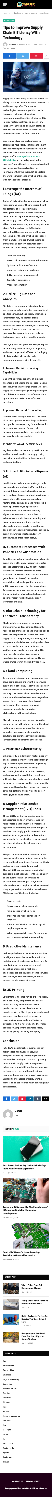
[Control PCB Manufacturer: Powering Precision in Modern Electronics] (26, 1236)
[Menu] (5, 4)
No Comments (40, 44)
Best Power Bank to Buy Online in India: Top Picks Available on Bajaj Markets (24, 1167)
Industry (7, 1420)
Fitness (6, 1402)
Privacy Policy (33, 1481)
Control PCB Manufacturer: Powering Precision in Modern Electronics (21, 1254)
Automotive (8, 1365)
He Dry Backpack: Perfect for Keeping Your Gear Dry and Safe (35, 1319)
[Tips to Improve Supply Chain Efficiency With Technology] (26, 77)
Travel (6, 1461)
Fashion (6, 1393)
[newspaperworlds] (26, 4)
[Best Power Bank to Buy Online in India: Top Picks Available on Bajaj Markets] (26, 1149)
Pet (4, 1439)
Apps (5, 1361)
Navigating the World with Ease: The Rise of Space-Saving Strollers (33, 1336)
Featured (7, 1397)
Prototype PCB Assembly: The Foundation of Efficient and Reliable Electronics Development (25, 1210)
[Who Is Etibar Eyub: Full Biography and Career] (11, 1288)
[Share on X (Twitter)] (22, 56)
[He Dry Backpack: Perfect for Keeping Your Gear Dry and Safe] (11, 1319)
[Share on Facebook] (9, 56)
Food (5, 1407)
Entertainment (10, 1388)
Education (7, 1384)
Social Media (8, 1448)
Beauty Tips (8, 1370)
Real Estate (8, 1443)
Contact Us (17, 1481)
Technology (9, 21)
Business (7, 1374)
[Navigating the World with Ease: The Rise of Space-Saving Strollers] (11, 1337)
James (13, 44)
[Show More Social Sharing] (46, 56)
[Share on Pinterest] (36, 56)
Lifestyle (7, 1429)
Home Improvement (12, 1416)
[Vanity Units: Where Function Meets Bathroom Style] (11, 1304)
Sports (6, 1452)
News (5, 1434)
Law (4, 1425)
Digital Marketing (11, 1379)
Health (6, 1411)
